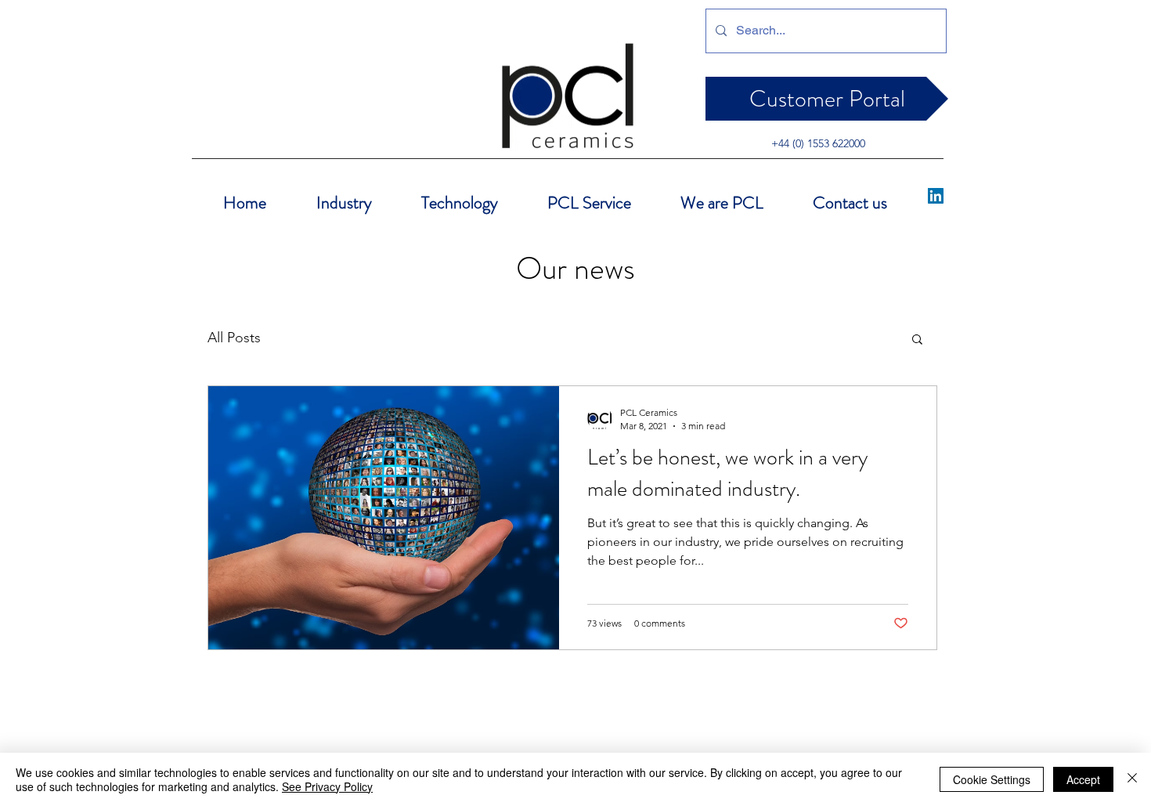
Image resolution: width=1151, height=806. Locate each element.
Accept (1083, 779)
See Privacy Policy (327, 786)
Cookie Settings (991, 779)
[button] (917, 340)
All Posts (234, 337)
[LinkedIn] (936, 196)
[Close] (1132, 779)
